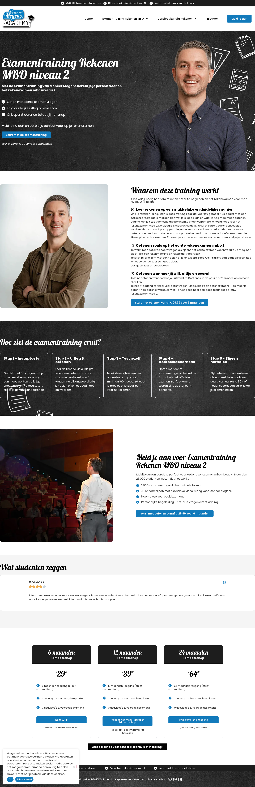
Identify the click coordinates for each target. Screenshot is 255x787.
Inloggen (212, 18)
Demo (89, 18)
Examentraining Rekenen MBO (123, 18)
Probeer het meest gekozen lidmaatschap (127, 721)
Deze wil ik (61, 720)
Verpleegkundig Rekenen (175, 18)
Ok (10, 779)
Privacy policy (156, 779)
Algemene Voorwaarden (129, 779)
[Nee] (73, 766)
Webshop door (93, 779)
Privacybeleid (24, 779)
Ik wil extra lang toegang (193, 720)
